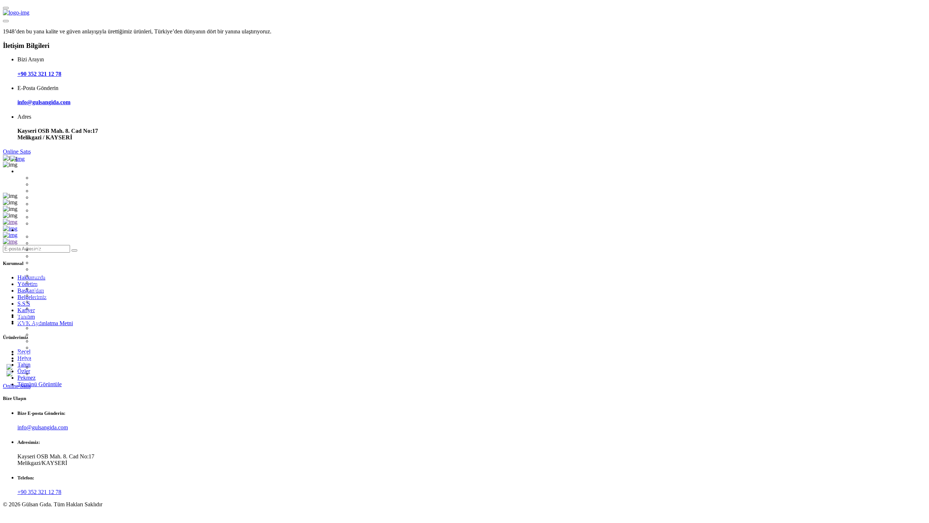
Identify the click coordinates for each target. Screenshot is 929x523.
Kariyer (40, 210)
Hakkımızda (46, 178)
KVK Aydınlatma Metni (59, 223)
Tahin (38, 249)
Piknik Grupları (49, 282)
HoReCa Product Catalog (61, 341)
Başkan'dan (45, 191)
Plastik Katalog (49, 347)
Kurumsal (28, 171)
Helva (39, 243)
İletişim (25, 354)
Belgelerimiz (46, 197)
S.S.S (38, 204)
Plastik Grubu (48, 308)
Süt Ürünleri (46, 302)
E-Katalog (29, 321)
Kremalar (42, 276)
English (40, 374)
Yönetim (42, 184)
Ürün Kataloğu (49, 328)
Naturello (42, 289)
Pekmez (41, 263)
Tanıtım (40, 217)
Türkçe (25, 360)
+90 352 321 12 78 (39, 74)
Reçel (38, 236)
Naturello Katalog (52, 334)
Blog (23, 315)
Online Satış (17, 151)
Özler (38, 256)
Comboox (43, 295)
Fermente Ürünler (52, 269)
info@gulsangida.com (43, 102)
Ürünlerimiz (31, 230)
